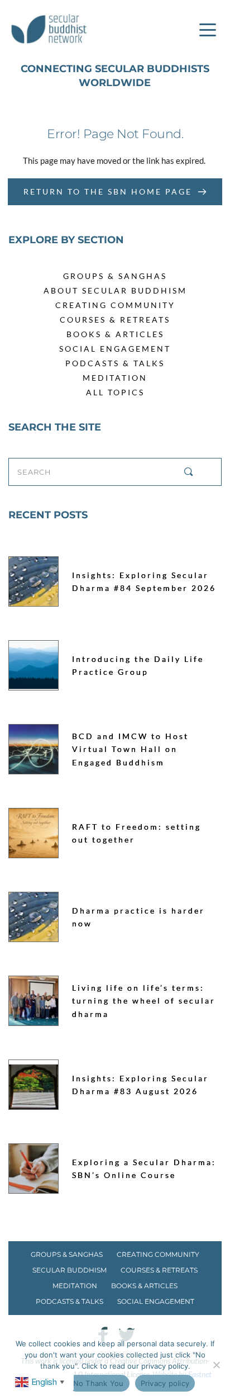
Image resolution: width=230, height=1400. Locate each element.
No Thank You (98, 1383)
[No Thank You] (216, 1364)
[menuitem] (115, 276)
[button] (207, 29)
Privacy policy (165, 1383)
